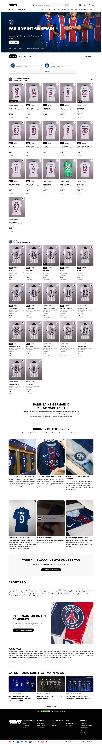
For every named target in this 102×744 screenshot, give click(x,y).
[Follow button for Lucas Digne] (91, 160)
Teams (51, 9)
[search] (51, 5)
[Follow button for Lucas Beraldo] (40, 160)
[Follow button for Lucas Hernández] (23, 361)
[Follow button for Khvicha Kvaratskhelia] (57, 285)
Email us (54, 725)
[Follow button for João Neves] (23, 122)
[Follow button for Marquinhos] (57, 84)
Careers (25, 729)
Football (15, 48)
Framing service (41, 725)
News (24, 727)
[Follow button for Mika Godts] (91, 84)
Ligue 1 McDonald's (28, 48)
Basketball (37, 9)
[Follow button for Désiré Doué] (40, 84)
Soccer (31, 9)
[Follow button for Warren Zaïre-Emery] (91, 122)
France (20, 48)
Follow (15, 42)
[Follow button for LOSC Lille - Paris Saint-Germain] (91, 241)
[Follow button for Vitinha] (57, 122)
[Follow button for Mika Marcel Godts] (91, 285)
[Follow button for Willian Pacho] (40, 122)
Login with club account (51, 569)
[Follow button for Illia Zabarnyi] (57, 160)
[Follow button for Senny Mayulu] (74, 323)
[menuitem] (83, 5)
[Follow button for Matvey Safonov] (74, 160)
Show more (12, 667)
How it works (40, 723)
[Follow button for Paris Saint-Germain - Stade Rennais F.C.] (91, 79)
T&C (66, 741)
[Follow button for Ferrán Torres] (23, 84)
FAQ (53, 723)
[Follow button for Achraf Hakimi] (74, 122)
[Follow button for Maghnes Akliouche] (23, 160)
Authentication (41, 727)
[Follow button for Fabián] (74, 84)
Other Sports (44, 9)
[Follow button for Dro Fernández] (23, 198)
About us (25, 723)
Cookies (77, 741)
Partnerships (26, 725)
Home (10, 48)
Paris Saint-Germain (39, 48)
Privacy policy (71, 741)
